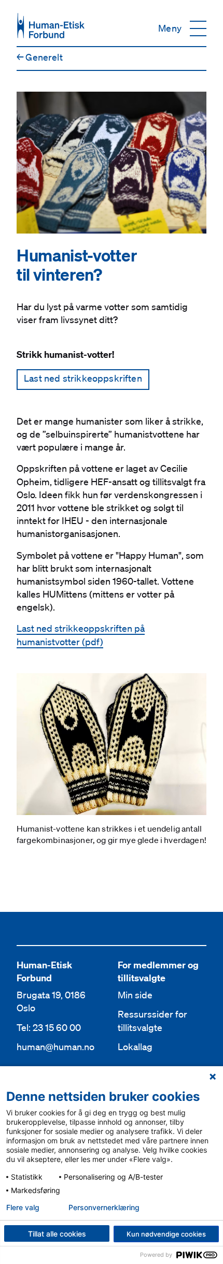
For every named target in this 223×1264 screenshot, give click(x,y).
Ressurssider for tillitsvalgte (152, 1020)
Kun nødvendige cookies (166, 1234)
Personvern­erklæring (104, 1207)
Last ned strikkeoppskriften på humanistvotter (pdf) (81, 634)
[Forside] (51, 25)
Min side (135, 994)
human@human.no (55, 1046)
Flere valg (22, 1207)
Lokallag (135, 1046)
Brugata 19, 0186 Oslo (51, 1001)
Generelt (40, 57)
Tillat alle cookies (57, 1233)
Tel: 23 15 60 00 (49, 1027)
